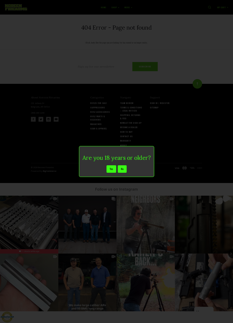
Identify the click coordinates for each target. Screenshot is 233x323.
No (122, 169)
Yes (111, 169)
